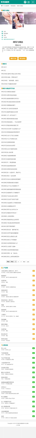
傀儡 (2, 305)
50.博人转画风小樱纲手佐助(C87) (13, 272)
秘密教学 (3, 276)
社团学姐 (3, 280)
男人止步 (3, 348)
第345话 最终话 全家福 (11, 306)
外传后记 (8, 340)
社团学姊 (3, 329)
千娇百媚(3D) (4, 353)
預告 (7, 321)
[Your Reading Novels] (29, 2)
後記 (7, 282)
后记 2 (7, 326)
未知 (5, 31)
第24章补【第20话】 (10, 301)
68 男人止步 (8, 349)
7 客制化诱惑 (7, 379)
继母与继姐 (4, 324)
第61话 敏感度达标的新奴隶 (11, 413)
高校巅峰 (3, 319)
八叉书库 (18, 425)
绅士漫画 (26, 423)
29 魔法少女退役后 (9, 374)
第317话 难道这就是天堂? (11, 277)
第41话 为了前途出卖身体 (11, 417)
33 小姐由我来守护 (9, 364)
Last (28, 261)
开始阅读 (23, 58)
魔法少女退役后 (5, 372)
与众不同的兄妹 (5, 358)
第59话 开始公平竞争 (10, 398)
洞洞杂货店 (4, 290)
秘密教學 (3, 310)
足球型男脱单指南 (6, 392)
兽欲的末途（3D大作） (7, 300)
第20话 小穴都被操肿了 (10, 403)
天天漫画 (18, 423)
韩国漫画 (13, 6)
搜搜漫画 (22, 423)
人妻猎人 (3, 314)
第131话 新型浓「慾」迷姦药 (12, 316)
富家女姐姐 (4, 339)
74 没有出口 (8, 388)
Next (24, 261)
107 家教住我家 (8, 383)
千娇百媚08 (7, 354)
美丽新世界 (4, 295)
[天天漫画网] (5, 2)
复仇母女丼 (4, 334)
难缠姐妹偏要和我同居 (7, 382)
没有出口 (3, 387)
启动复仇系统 (5, 367)
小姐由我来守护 (5, 363)
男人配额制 (4, 397)
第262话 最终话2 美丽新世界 (12, 296)
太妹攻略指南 (5, 411)
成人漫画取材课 (5, 406)
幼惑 (2, 416)
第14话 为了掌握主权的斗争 (11, 408)
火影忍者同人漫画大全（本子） (10, 271)
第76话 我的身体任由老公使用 (12, 393)
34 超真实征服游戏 (9, 369)
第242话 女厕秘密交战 (11, 287)
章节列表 (14, 58)
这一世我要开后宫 (6, 401)
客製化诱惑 (4, 377)
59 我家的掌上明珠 (9, 359)
